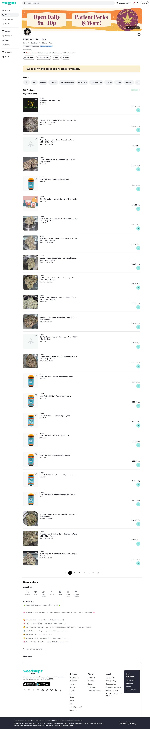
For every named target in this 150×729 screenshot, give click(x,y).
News (71, 697)
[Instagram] (29, 690)
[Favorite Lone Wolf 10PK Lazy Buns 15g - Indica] (36, 434)
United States (33, 43)
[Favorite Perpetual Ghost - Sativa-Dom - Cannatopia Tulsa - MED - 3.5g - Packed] (36, 533)
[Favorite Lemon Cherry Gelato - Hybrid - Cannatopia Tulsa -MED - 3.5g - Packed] (36, 355)
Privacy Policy (69, 725)
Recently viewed (75, 707)
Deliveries (73, 681)
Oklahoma (44, 43)
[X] (25, 690)
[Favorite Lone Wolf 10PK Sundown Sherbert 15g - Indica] (36, 493)
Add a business (131, 690)
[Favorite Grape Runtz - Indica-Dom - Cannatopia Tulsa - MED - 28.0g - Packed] (36, 139)
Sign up (144, 3)
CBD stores (73, 710)
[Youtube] (38, 690)
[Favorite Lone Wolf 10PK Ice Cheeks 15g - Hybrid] (36, 415)
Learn (71, 700)
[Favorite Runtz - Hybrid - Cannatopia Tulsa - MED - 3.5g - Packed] (36, 552)
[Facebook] (34, 690)
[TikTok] (47, 690)
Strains (71, 694)
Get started (130, 680)
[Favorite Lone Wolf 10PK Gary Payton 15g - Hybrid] (36, 395)
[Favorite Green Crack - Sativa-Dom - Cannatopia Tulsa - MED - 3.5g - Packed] (36, 296)
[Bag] (137, 3)
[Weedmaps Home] (9, 3)
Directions (30, 57)
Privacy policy (111, 681)
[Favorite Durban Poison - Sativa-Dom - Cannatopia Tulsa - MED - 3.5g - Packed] (36, 257)
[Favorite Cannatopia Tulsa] (139, 35)
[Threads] (60, 690)
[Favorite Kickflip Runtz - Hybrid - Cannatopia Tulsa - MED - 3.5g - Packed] (36, 336)
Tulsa (50, 43)
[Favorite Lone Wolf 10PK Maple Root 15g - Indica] (36, 454)
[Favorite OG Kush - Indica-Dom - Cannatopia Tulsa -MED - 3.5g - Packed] (36, 513)
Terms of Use (58, 725)
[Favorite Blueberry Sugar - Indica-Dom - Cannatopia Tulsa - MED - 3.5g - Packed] (36, 237)
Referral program (112, 690)
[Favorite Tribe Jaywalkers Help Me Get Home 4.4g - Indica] (36, 198)
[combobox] (69, 3)
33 (94, 573)
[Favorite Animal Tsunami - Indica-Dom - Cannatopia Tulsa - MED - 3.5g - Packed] (36, 217)
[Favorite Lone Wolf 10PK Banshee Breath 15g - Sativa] (36, 375)
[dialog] (75, 723)
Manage (123, 723)
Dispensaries (74, 677)
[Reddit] (43, 690)
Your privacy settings (113, 687)
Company (91, 677)
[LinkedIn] (56, 690)
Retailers (129, 683)
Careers (90, 684)
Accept (132, 723)
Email (57, 57)
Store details (27, 50)
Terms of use (110, 677)
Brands (71, 690)
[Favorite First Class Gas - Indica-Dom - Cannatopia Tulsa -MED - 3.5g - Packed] (36, 277)
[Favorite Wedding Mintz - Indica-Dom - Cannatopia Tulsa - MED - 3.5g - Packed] (36, 119)
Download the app (94, 690)
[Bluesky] (51, 690)
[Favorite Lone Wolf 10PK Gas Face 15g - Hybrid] (36, 178)
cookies (26, 720)
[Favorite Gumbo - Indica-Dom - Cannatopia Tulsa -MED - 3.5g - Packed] (36, 316)
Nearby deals (74, 687)
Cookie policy (111, 684)
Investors (91, 681)
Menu (67, 57)
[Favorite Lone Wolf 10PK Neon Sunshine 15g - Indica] (36, 474)
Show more (27, 656)
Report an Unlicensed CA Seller (114, 695)
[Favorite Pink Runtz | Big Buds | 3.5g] (36, 99)
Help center (92, 687)
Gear (71, 704)
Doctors (72, 684)
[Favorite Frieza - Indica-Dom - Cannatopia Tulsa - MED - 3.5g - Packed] (36, 158)
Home (25, 43)
